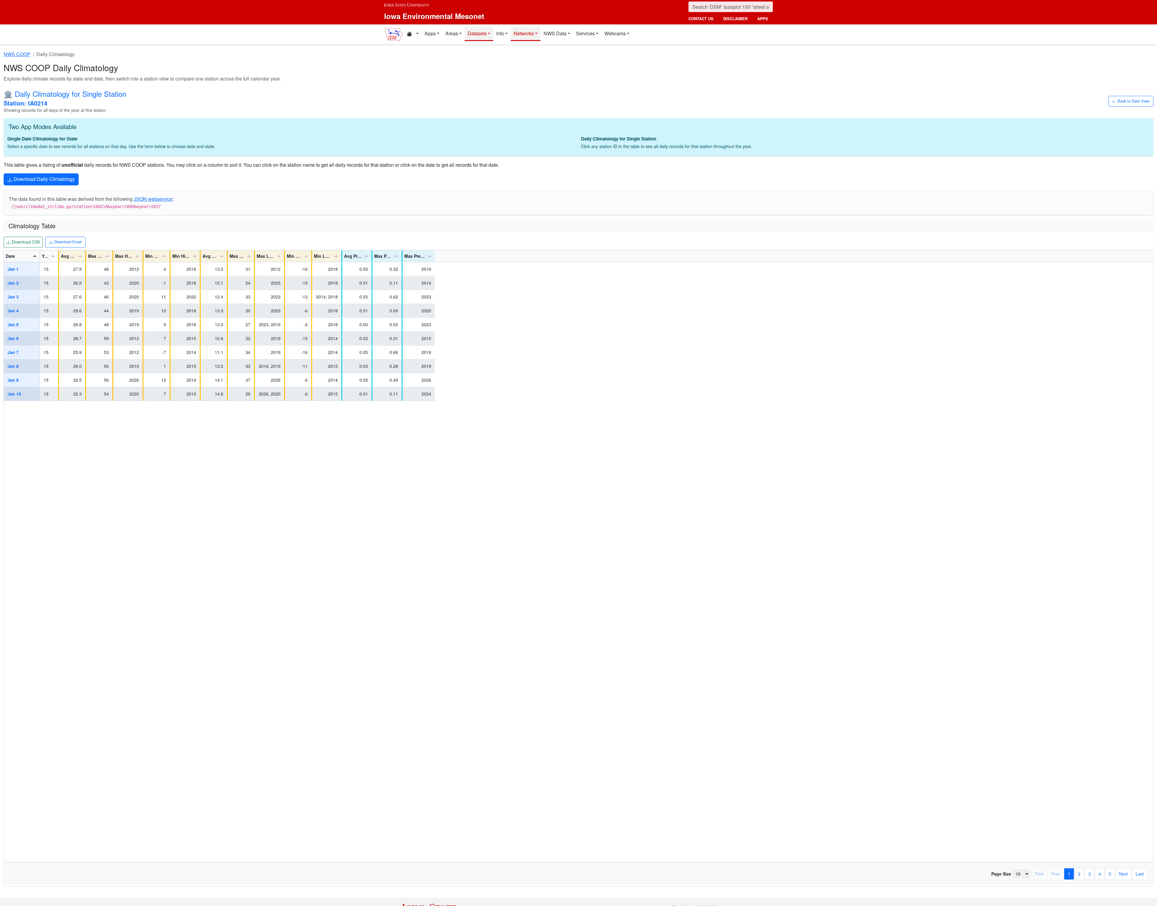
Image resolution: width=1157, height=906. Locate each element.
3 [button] (1089, 874)
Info (500, 33)
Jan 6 (13, 338)
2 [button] (1079, 874)
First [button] (1039, 874)
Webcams (615, 33)
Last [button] (1140, 874)
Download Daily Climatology (43, 178)
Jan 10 (14, 394)
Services (585, 33)
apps (762, 18)
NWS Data (555, 33)
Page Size (1001, 874)
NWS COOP (17, 54)
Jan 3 (13, 297)
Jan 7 (13, 352)
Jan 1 (13, 269)
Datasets (477, 33)
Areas (451, 33)
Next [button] (1123, 874)
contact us (700, 18)
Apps (430, 33)
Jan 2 (13, 283)
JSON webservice (153, 198)
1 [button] (1069, 874)
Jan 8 (13, 366)
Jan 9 (13, 380)
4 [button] (1100, 874)
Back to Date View (1132, 101)
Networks (524, 33)
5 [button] (1110, 874)
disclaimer (735, 18)
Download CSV (25, 241)
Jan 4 (13, 311)
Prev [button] (1055, 874)
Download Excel (67, 241)
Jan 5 (13, 324)
